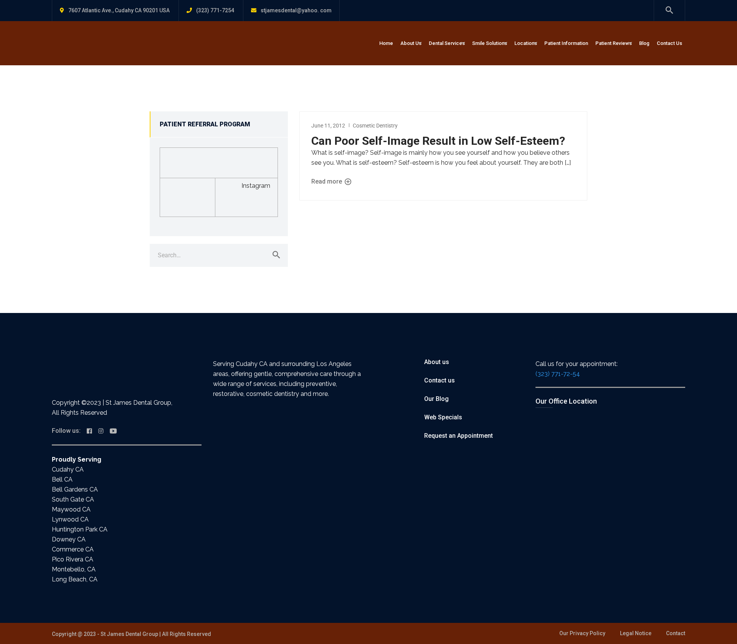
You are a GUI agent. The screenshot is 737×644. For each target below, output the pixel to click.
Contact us (439, 380)
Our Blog (436, 398)
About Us (410, 43)
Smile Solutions (489, 43)
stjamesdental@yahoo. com (296, 10)
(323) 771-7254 (215, 10)
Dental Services (447, 43)
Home (386, 43)
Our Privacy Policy (582, 633)
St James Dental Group (129, 634)
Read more (327, 181)
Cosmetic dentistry (375, 126)
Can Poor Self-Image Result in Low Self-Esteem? (438, 140)
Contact (675, 633)
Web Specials (443, 417)
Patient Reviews (613, 43)
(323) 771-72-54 (557, 373)
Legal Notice (635, 633)
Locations (525, 43)
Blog (644, 43)
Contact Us (669, 43)
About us (436, 362)
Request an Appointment (458, 435)
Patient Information (566, 43)
